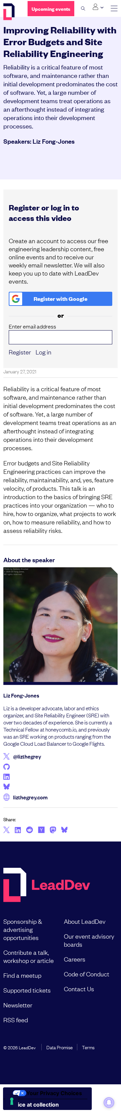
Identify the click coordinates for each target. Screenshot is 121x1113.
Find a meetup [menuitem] (22, 975)
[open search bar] (83, 8)
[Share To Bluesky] (64, 831)
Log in (43, 352)
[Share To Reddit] (29, 831)
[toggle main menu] (114, 8)
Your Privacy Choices (54, 1093)
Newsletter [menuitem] (17, 1005)
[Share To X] (6, 830)
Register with (60, 299)
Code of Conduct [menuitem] (86, 974)
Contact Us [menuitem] (79, 988)
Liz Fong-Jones (54, 141)
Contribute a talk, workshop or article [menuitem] (28, 956)
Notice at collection (33, 1104)
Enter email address (32, 326)
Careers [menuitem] (74, 959)
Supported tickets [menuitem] (27, 990)
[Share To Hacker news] (41, 830)
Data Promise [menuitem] (59, 1047)
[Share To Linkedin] (18, 830)
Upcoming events (51, 8)
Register (20, 352)
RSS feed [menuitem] (15, 1020)
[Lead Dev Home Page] (46, 885)
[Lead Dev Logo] (10, 11)
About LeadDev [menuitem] (85, 921)
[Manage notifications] (109, 1102)
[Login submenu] (98, 7)
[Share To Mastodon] (53, 831)
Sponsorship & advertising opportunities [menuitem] (22, 929)
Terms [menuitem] (88, 1047)
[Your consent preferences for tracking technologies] (11, 1101)
